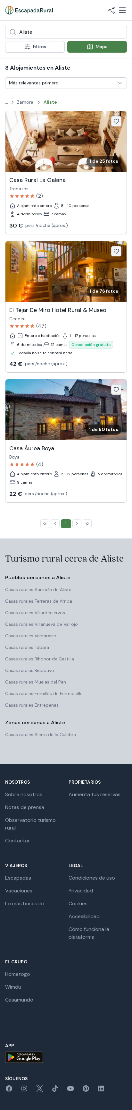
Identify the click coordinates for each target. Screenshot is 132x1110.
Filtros (39, 46)
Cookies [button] (78, 903)
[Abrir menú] (122, 10)
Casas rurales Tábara (27, 647)
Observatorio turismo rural (30, 824)
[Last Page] (87, 523)
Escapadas (18, 877)
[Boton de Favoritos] (116, 121)
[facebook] (9, 1090)
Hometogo (17, 974)
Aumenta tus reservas (94, 794)
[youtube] (70, 1090)
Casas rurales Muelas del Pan (35, 682)
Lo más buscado (24, 903)
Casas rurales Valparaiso (30, 636)
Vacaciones (18, 890)
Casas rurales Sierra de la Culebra (40, 734)
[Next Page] (76, 523)
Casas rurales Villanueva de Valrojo (41, 624)
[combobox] (66, 32)
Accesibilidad (84, 916)
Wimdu (13, 987)
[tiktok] (55, 1090)
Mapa (102, 46)
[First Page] (44, 523)
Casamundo (19, 999)
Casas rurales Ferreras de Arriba (38, 601)
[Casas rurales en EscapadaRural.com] (29, 10)
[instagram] (24, 1090)
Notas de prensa (24, 807)
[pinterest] (86, 1090)
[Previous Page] (55, 523)
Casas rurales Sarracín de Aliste (38, 589)
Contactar (17, 840)
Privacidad (81, 890)
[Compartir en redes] (111, 10)
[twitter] (40, 1090)
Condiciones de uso (92, 877)
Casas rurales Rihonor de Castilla (39, 659)
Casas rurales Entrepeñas (32, 705)
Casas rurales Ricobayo (29, 670)
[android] (66, 1057)
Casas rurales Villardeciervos (35, 612)
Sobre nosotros (23, 794)
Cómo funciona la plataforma (89, 933)
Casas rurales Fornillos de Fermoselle (44, 693)
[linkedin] (101, 1090)
